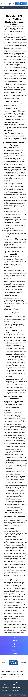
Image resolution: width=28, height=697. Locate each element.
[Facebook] (23, 7)
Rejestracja (23, 3)
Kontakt (4, 684)
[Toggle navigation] (3, 7)
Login (17, 3)
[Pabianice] (4, 3)
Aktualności (4, 686)
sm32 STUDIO (23, 695)
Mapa (3, 682)
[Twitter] (25, 7)
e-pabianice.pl (5, 695)
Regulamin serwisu (6, 687)
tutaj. (19, 139)
